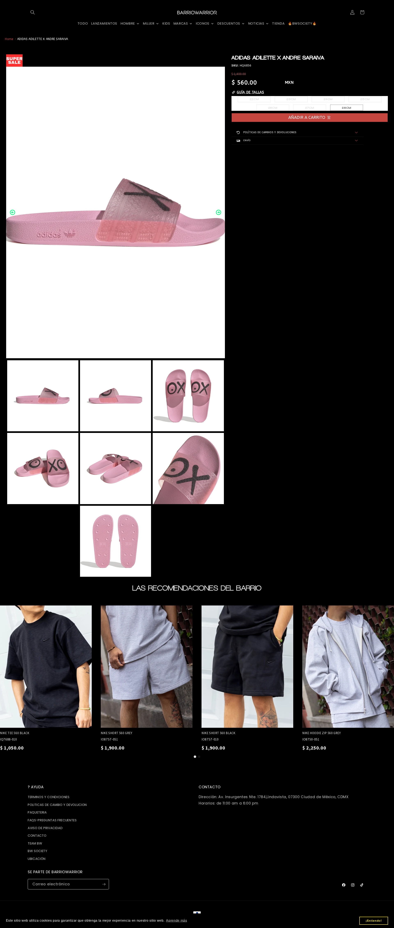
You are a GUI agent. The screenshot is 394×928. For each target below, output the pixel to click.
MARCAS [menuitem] (180, 23)
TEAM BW (35, 843)
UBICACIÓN (37, 859)
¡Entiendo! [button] (374, 920)
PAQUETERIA (37, 812)
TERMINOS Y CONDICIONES (49, 797)
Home (9, 39)
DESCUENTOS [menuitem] (228, 23)
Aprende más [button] (176, 920)
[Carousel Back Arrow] (12, 212)
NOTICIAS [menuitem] (256, 23)
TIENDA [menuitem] (278, 23)
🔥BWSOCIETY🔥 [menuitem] (302, 23)
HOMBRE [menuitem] (127, 23)
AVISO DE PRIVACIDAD (45, 828)
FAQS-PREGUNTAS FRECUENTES (52, 820)
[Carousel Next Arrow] (218, 212)
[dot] (195, 756)
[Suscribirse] (104, 884)
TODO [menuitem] (83, 23)
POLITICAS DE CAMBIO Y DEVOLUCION (57, 805)
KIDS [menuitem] (166, 23)
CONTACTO (37, 835)
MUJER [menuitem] (148, 23)
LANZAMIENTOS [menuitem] (104, 23)
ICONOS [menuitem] (202, 23)
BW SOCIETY (37, 851)
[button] (33, 12)
